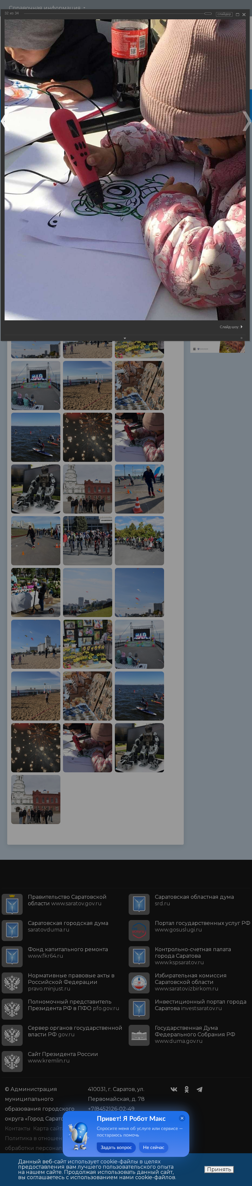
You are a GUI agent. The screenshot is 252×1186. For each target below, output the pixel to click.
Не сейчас (153, 1147)
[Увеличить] (237, 14)
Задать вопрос (116, 1147)
